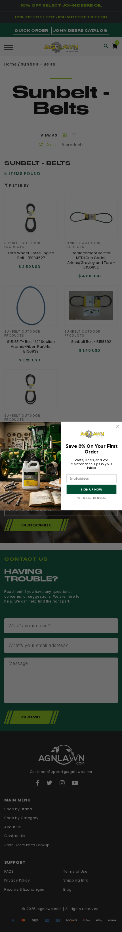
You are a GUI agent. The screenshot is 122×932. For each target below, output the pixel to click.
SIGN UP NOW (91, 489)
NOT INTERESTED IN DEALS (91, 498)
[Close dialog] (118, 426)
